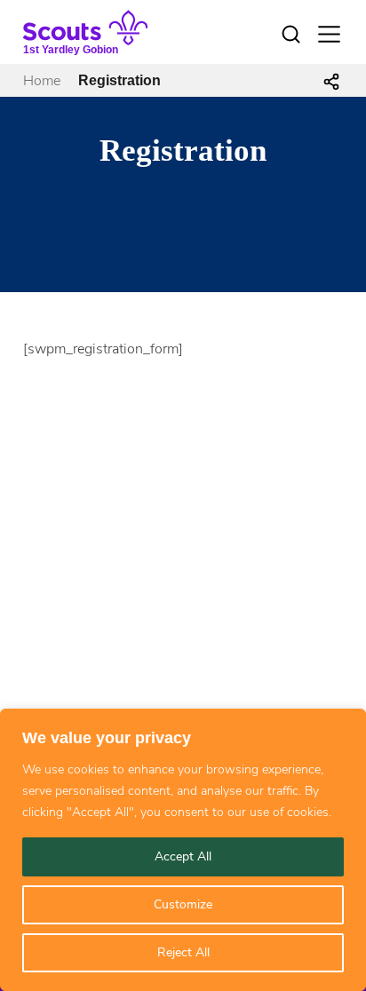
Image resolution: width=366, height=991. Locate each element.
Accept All (183, 856)
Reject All (183, 952)
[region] (183, 850)
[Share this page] (331, 80)
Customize (183, 904)
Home (41, 81)
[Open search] (290, 34)
